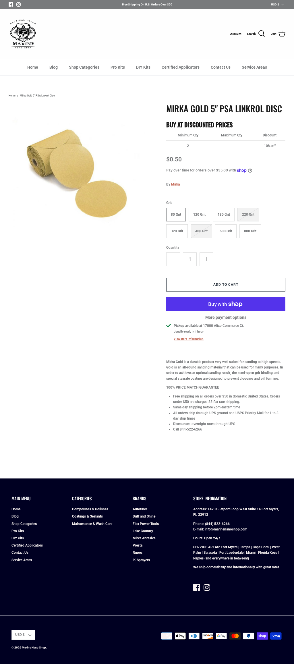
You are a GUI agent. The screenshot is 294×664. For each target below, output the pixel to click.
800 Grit (250, 231)
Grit (169, 203)
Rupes (137, 553)
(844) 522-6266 (217, 524)
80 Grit (176, 215)
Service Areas (254, 67)
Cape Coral (261, 547)
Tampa (245, 547)
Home (32, 67)
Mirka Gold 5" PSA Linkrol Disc (37, 95)
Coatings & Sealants (87, 516)
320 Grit (177, 231)
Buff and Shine (144, 516)
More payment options (225, 317)
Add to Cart (225, 285)
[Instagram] (18, 4)
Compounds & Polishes (90, 509)
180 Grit (224, 215)
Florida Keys (267, 553)
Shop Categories (84, 67)
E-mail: (199, 529)
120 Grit (199, 215)
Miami (251, 553)
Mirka (175, 184)
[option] (78, 172)
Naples (198, 558)
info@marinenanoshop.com (226, 529)
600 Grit (226, 231)
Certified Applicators (181, 67)
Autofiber (140, 509)
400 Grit (201, 231)
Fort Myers (229, 547)
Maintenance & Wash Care (92, 524)
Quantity (172, 248)
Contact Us (221, 67)
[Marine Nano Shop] (23, 34)
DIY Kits (143, 67)
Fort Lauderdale (231, 553)
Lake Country (143, 531)
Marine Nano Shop (34, 647)
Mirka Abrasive (144, 538)
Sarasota (210, 553)
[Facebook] (11, 4)
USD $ (275, 4)
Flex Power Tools (146, 524)
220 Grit (248, 215)
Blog (53, 67)
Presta (137, 545)
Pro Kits (118, 67)
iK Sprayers (141, 560)
